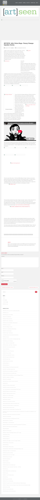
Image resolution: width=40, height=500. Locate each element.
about (37, 2)
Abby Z (13, 47)
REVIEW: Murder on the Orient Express (9, 491)
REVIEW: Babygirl (6, 428)
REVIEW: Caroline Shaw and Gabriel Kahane (10, 426)
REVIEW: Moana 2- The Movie (8, 420)
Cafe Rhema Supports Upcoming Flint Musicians (10, 334)
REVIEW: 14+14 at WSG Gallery (8, 395)
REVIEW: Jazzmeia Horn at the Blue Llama (9, 373)
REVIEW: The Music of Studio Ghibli (9, 385)
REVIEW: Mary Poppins (6, 399)
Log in (4, 297)
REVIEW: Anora (5, 468)
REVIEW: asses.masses (7, 324)
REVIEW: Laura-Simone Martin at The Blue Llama (11, 405)
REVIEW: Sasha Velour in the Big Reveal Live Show (11, 418)
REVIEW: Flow (5, 383)
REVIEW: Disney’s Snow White (8, 314)
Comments (5, 301)
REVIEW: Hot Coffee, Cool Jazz (8, 397)
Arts (17, 47)
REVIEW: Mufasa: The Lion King (8, 442)
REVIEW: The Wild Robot (7, 316)
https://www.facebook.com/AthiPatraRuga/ (22, 204)
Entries (5, 299)
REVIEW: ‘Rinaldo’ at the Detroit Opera (9, 391)
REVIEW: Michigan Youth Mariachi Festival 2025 (10, 367)
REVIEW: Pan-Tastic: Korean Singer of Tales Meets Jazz (12, 409)
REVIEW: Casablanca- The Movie (8, 377)
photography (25, 234)
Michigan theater (15, 234)
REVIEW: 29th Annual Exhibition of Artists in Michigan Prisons (13, 375)
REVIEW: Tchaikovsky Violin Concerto (9, 393)
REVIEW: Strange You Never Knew (8, 407)
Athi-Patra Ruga (6, 234)
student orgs (33, 2)
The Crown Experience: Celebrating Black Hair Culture (12, 389)
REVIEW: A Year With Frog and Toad (9, 369)
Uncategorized (20, 47)
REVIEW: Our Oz (5, 312)
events (16, 2)
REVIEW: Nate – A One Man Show (8, 422)
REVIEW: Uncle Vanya (6, 462)
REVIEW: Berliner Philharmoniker (8, 446)
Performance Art (20, 234)
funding (24, 2)
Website (2, 275)
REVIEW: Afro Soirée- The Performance (9, 450)
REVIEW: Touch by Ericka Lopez (8, 489)
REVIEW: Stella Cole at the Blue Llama (9, 464)
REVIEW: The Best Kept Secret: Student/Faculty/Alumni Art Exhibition (14, 424)
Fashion (10, 234)
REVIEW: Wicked (5, 444)
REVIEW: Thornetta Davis (7, 430)
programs (20, 2)
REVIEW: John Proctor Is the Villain (8, 454)
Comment (2, 256)
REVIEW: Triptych (6, 336)
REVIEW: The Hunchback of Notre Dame (9, 328)
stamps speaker (30, 234)
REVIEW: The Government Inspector (9, 401)
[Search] (36, 292)
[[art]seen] (5, 2)
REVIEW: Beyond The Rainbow (8, 340)
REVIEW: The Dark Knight (7, 330)
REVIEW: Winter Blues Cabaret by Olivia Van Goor (11, 403)
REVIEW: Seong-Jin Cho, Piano (8, 361)
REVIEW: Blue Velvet (6, 434)
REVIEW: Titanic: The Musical (8, 320)
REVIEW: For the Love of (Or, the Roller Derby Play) (11, 310)
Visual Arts (24, 47)
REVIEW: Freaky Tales (6, 359)
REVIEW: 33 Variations (6, 458)
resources (28, 2)
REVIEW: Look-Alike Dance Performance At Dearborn (11, 414)
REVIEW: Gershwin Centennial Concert (9, 387)
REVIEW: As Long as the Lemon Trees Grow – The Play (12, 466)
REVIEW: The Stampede (7, 416)
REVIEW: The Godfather (7, 379)
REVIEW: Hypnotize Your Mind (8, 452)
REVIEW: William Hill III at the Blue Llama (9, 470)
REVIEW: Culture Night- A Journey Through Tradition (11, 440)
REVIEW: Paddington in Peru (7, 326)
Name (2, 268)
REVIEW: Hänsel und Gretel (7, 456)
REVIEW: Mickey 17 (6, 363)
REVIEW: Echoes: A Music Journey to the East (10, 381)
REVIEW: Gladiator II (6, 438)
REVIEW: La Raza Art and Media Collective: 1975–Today (12, 432)
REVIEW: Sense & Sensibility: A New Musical (10, 322)
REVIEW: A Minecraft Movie (7, 318)
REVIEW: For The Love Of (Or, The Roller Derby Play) (11, 338)
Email (2, 272)
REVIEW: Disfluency (6, 436)
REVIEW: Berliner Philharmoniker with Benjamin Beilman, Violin (13, 448)
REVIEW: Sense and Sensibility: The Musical (10, 371)
